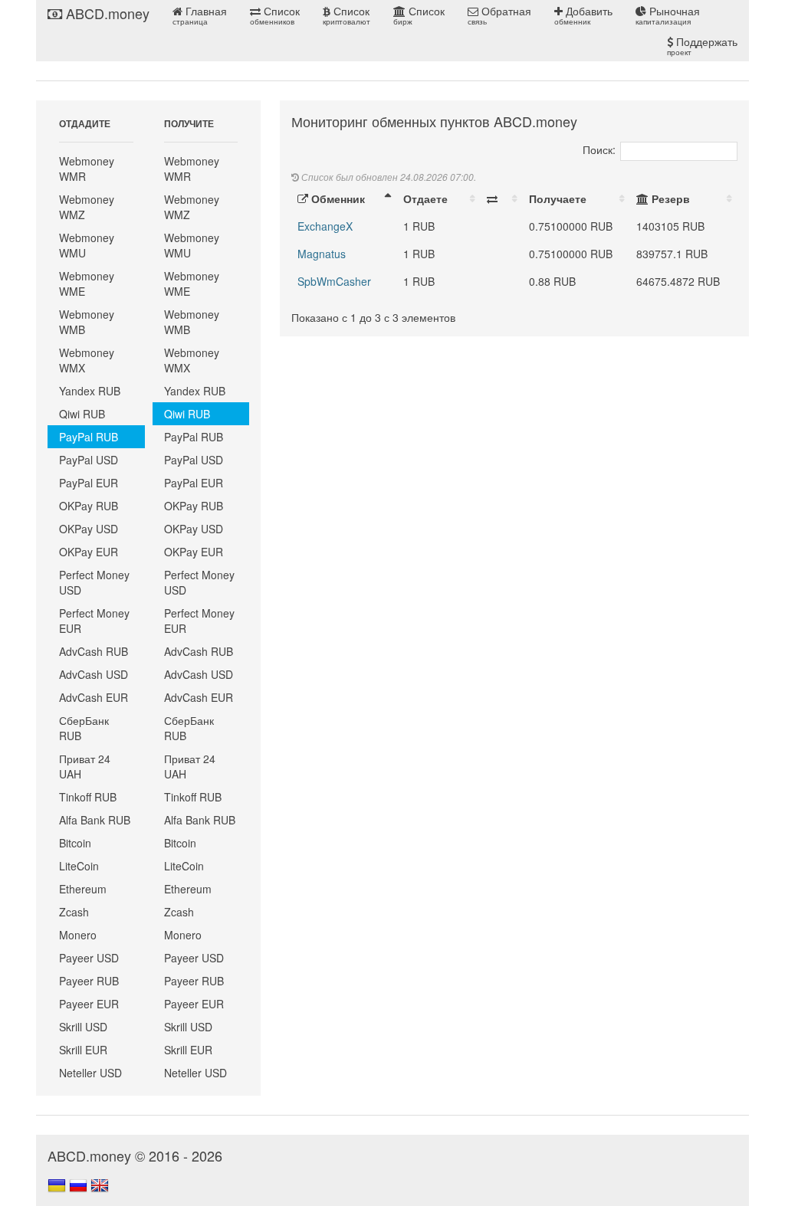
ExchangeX (325, 226)
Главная (199, 15)
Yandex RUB (89, 390)
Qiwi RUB (82, 413)
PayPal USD (88, 459)
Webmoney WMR (86, 168)
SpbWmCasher (334, 281)
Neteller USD (90, 1072)
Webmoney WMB (86, 321)
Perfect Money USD (94, 582)
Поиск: (599, 149)
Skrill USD (83, 1026)
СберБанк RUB (84, 728)
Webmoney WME (86, 283)
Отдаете (425, 198)
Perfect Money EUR (94, 620)
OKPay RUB (88, 505)
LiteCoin (79, 865)
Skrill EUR (83, 1049)
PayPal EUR (88, 482)
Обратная (499, 15)
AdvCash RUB (93, 651)
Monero (78, 934)
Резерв (669, 198)
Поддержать (702, 45)
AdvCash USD (93, 674)
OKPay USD (88, 528)
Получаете (557, 198)
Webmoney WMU (86, 245)
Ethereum (83, 888)
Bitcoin (75, 842)
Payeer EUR (89, 1003)
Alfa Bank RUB (94, 819)
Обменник (336, 198)
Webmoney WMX (86, 360)
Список (275, 15)
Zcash (74, 911)
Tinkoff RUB (88, 797)
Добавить (583, 15)
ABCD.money (105, 13)
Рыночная (668, 15)
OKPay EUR (88, 551)
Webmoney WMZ (86, 207)
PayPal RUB (88, 436)
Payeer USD (89, 957)
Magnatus (321, 253)
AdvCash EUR (93, 697)
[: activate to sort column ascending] (502, 198)
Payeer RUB (89, 980)
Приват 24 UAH (84, 766)
